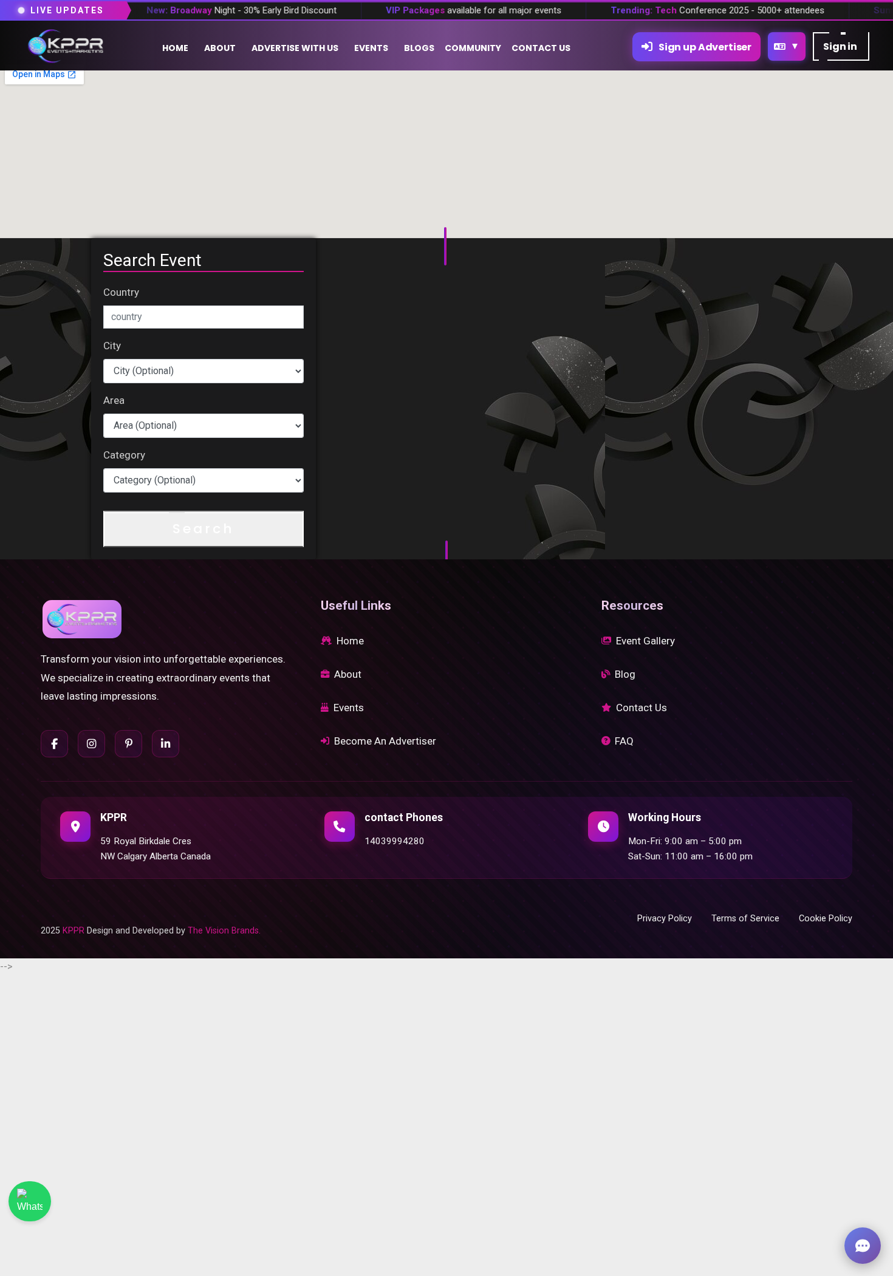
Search (203, 528)
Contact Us (641, 707)
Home (350, 641)
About (347, 674)
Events (349, 707)
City (112, 345)
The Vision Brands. (224, 931)
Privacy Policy (664, 918)
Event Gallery (645, 641)
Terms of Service (745, 918)
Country (121, 292)
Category (124, 455)
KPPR (73, 931)
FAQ (624, 741)
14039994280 (394, 841)
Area (114, 400)
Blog (625, 674)
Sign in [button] (841, 46)
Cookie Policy (825, 918)
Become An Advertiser (385, 741)
